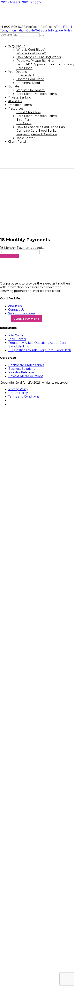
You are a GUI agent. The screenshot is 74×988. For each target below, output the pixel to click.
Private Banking (27, 75)
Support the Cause (21, 313)
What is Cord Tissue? (31, 53)
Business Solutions (21, 369)
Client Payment (26, 318)
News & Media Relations (25, 376)
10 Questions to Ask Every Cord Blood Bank (39, 350)
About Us (15, 101)
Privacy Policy (18, 389)
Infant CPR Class (28, 112)
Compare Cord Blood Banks (36, 130)
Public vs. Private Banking (35, 61)
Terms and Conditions (23, 396)
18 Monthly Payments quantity (22, 248)
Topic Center (25, 138)
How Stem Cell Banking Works (38, 57)
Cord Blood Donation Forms (36, 94)
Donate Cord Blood (30, 79)
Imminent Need (28, 83)
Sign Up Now (9, 256)
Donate (13, 86)
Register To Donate (30, 90)
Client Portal (17, 141)
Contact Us (16, 309)
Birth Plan (23, 119)
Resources (15, 108)
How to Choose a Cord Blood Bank (41, 127)
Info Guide (23, 123)
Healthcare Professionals (26, 365)
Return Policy (18, 393)
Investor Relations (21, 372)
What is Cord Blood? (31, 50)
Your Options (17, 72)
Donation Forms (20, 105)
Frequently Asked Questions (36, 134)
